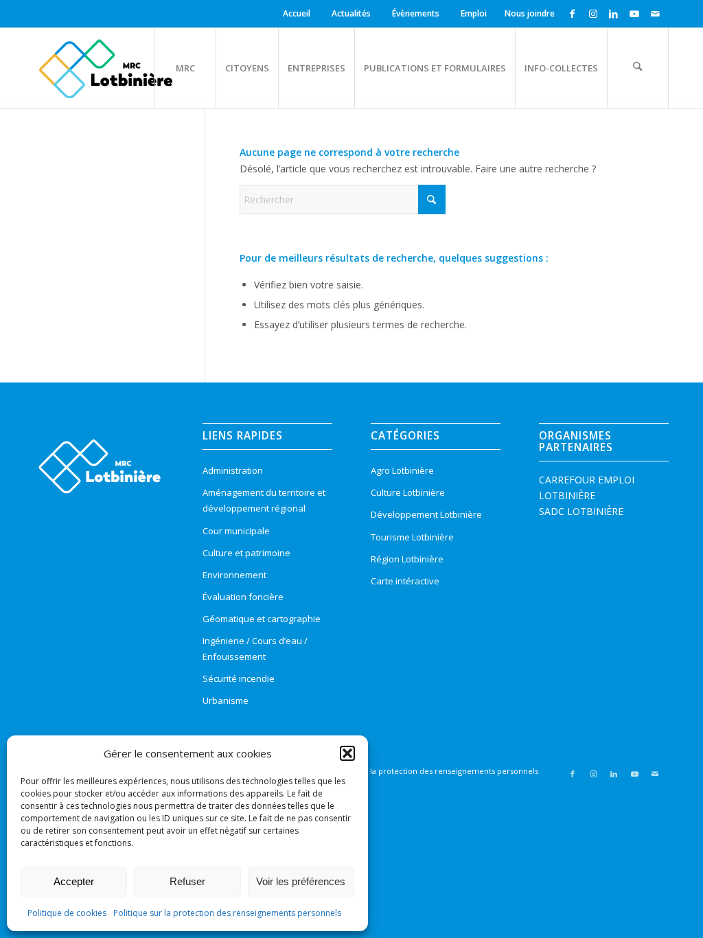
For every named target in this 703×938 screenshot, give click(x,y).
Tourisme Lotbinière (412, 537)
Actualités (351, 13)
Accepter (74, 881)
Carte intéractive (405, 581)
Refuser (187, 881)
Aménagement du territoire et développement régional (264, 500)
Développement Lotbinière (426, 514)
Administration (233, 470)
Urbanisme (226, 700)
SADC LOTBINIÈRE (581, 511)
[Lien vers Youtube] (634, 13)
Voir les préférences (300, 881)
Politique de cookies (66, 913)
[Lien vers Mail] (655, 13)
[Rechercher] (638, 68)
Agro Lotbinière (402, 470)
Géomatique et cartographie (262, 619)
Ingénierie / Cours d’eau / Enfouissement (255, 648)
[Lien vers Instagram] (593, 13)
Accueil (296, 13)
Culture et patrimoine (246, 553)
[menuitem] (298, 13)
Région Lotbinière (407, 559)
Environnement (234, 575)
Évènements (415, 13)
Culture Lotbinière (408, 492)
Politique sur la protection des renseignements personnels (227, 913)
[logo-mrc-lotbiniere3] (105, 68)
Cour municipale (236, 531)
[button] (347, 753)
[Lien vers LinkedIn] (613, 13)
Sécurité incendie (239, 678)
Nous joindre (530, 13)
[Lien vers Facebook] (572, 13)
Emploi (474, 13)
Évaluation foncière (243, 597)
